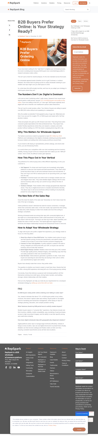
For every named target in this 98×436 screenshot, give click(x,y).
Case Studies (54, 360)
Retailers (51, 3)
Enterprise (29, 373)
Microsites (29, 371)
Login (75, 3)
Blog (51, 357)
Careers (64, 355)
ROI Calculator (42, 357)
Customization (30, 376)
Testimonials (53, 365)
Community (29, 368)
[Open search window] (89, 3)
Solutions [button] (44, 3)
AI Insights (29, 352)
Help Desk (53, 384)
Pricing (59, 3)
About (64, 352)
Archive (86, 21)
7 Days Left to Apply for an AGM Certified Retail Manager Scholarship (80, 32)
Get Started (83, 3)
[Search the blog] (88, 9)
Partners (52, 368)
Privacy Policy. (52, 425)
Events (52, 362)
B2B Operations (30, 355)
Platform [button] (36, 3)
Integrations (29, 362)
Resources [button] (67, 3)
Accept (79, 429)
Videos (52, 371)
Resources (53, 348)
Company (65, 348)
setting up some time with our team (41, 283)
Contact (64, 358)
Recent (73, 21)
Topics (79, 21)
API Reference (54, 381)
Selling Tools (30, 365)
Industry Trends (27, 334)
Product (28, 348)
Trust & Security (54, 386)
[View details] (6, 367)
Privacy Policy (66, 360)
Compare (40, 348)
